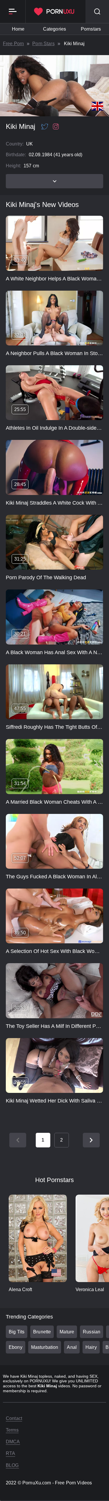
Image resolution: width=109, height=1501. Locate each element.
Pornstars (91, 29)
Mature (67, 1331)
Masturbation (44, 1347)
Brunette (42, 1331)
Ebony (15, 1347)
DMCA (13, 1441)
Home (18, 29)
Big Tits (16, 1331)
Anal (72, 1347)
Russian (91, 1331)
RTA (10, 1453)
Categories (54, 29)
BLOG (12, 1465)
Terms (12, 1430)
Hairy (91, 1347)
